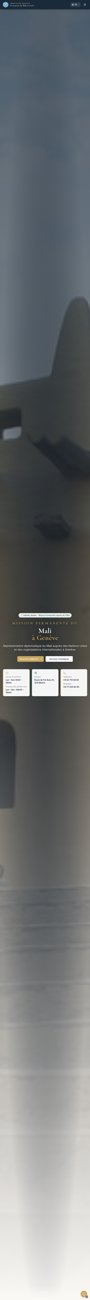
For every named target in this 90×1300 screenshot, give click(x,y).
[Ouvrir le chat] (84, 1294)
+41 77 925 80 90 (71, 687)
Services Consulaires (59, 659)
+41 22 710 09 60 (71, 680)
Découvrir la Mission (28, 659)
